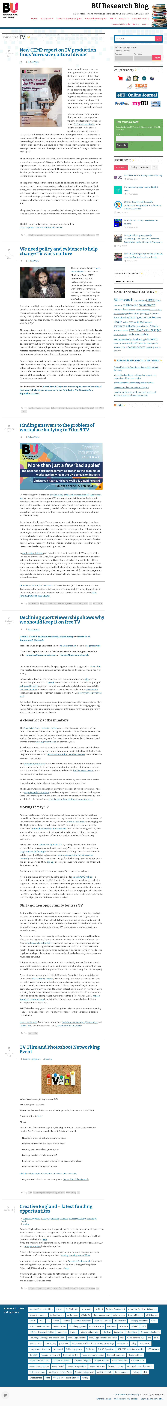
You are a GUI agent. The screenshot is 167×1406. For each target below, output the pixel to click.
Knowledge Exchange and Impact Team (49, 1193)
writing (85, 1378)
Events (117, 317)
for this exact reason (83, 770)
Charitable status (104, 1399)
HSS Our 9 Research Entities (41, 1332)
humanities (62, 1332)
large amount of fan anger (33, 851)
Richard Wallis (33, 62)
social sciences (136, 346)
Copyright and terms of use (152, 1399)
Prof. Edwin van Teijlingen (145, 330)
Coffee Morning (57, 1315)
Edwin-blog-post (136, 313)
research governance (62, 1361)
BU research (34, 604)
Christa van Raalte (29, 585)
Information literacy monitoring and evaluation (134, 383)
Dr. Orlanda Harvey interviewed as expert (141, 222)
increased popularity (34, 763)
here (40, 1116)
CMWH (158, 300)
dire (87, 679)
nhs (158, 326)
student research (104, 1372)
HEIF (144, 1326)
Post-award (145, 1343)
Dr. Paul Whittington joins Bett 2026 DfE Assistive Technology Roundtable (143, 255)
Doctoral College (155, 310)
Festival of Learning (102, 1321)
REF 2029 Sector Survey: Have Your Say (143, 175)
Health (118, 322)
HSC (135, 322)
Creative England (50, 1288)
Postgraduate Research (39, 1349)
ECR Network (152, 1315)
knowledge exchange (124, 326)
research (151, 339)
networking (71, 1193)
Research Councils (119, 343)
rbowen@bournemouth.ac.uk (74, 655)
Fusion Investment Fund (39, 1326)
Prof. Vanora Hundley (120, 335)
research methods (120, 1361)
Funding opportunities (50, 1218)
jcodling (49, 1059)
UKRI (120, 405)
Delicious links (119, 1315)
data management (101, 1315)
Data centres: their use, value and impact (131, 387)
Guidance (111, 1326)
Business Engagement (31, 1059)
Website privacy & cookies (126, 1399)
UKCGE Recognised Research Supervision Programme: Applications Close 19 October (142, 205)
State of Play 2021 (87, 408)
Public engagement (74, 1349)
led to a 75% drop (75, 821)
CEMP (31, 235)
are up (50, 862)
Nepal (153, 326)
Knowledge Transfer (76, 1338)
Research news (73, 235)
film (30, 1193)
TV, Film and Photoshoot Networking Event (60, 1049)
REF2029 (33, 1355)
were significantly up (45, 741)
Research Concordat (116, 1355)
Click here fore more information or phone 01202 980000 (48, 1173)
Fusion (158, 318)
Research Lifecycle (120, 24)
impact (140, 322)
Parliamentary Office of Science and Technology (93, 1343)
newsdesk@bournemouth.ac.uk (41, 655)
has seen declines (28, 689)
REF (111, 18)
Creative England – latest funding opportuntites (56, 1209)
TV (97, 235)
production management (55, 235)
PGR (144, 24)
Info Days (106, 1332)
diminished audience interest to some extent (71, 799)
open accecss (35, 1343)
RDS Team (46, 18)
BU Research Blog (120, 6)
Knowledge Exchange (77, 1218)
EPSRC (32, 1321)
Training (136, 1372)
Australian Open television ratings (41, 728)
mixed (51, 682)
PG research (122, 1343)
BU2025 (99, 1309)
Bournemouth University (12, 10)
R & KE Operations (106, 1349)
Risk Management (65, 604)
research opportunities (39, 1366)
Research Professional (78, 1261)
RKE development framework (140, 1366)
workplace (97, 604)
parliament (63, 1343)
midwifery (145, 326)
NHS (156, 1338)
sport (31, 1033)
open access (123, 330)
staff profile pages (37, 1372)
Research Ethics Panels (39, 1361)
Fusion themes (59, 1326)
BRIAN (59, 1309)
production (39, 235)
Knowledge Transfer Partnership (103, 1338)
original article (93, 646)
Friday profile (120, 1321)
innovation (64, 1218)
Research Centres (70, 1355)
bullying (54, 408)
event (156, 313)
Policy (136, 24)
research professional (134, 343)
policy (133, 1343)
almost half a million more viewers (49, 828)
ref (144, 340)
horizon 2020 (128, 322)
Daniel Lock (84, 636)
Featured (66, 1321)
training (150, 347)
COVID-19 (85, 1315)
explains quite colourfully (39, 943)
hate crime (123, 1326)
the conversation (122, 1372)
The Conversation (67, 646)
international (132, 1332)
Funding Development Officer (75, 1255)
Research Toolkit (140, 18)
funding (125, 317)
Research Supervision (77, 1366)
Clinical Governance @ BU (69, 18)
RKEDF (125, 347)
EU (151, 313)
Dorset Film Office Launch (76, 1179)
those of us (95, 666)
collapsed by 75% (29, 686)
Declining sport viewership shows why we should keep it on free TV (62, 620)
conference (130, 310)
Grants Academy (96, 1326)
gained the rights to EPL (50, 844)
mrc (122, 1338)
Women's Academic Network (66, 1378)
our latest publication (33, 553)
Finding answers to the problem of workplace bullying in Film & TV (57, 427)
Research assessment (50, 1355)
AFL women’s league (42, 978)
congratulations (142, 310)
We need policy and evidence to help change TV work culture (59, 251)
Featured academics (82, 1321)
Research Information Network (138, 360)
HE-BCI (134, 1326)
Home (34, 18)
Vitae (48, 1378)
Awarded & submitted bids (41, 1309)
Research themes (97, 1366)
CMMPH (150, 300)
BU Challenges (72, 1309)
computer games (35, 1288)
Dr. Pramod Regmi (120, 314)
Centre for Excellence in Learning (142, 1309)
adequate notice (33, 1246)
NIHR (115, 330)
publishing (52, 604)
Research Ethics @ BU (96, 18)
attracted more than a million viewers (66, 754)
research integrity (101, 1361)
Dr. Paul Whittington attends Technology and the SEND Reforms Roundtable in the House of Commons (143, 238)
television (91, 235)
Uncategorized (35, 1378)
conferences (72, 1315)
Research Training (115, 1366)
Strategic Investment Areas (60, 1372)
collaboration (130, 305)
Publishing (90, 1349)
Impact (122, 18)
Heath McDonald (28, 636)
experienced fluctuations (36, 792)
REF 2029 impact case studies (131, 1349)
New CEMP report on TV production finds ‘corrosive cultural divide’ (58, 52)
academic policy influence (39, 408)
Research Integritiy (82, 1361)
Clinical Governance (38, 1315)
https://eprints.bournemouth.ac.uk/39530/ (41, 227)
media (138, 326)
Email (118, 134)
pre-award (58, 1349)
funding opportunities (142, 317)
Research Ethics (135, 1355)
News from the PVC (135, 1338)
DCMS (61, 408)
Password (138, 54)
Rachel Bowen (34, 629)
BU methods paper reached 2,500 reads (141, 189)
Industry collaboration (89, 1332)
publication (134, 334)
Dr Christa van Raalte (84, 124)
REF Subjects (153, 1349)
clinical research (140, 300)
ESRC (147, 314)
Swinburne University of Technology (55, 636)
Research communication (93, 1355)
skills (83, 235)
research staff (58, 1366)
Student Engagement (84, 1372)
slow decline (92, 689)
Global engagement (77, 1326)
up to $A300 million (83, 877)
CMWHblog (118, 305)
